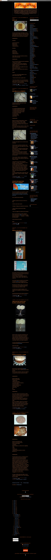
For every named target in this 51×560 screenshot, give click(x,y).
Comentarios (16, 540)
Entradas (15, 538)
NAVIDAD (31, 57)
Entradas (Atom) (19, 484)
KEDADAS (31, 53)
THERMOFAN (33, 145)
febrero (16, 533)
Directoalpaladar (33, 133)
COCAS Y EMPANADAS (33, 38)
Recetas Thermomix (34, 156)
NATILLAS (14, 20)
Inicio (21, 482)
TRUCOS (27, 85)
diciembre (16, 514)
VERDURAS (24, 479)
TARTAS (31, 76)
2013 (15, 509)
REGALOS (17, 296)
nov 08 (16, 522)
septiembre (17, 527)
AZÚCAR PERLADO (33, 29)
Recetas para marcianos (33, 201)
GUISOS (31, 47)
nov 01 (16, 524)
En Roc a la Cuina (33, 140)
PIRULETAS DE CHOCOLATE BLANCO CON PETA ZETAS (19, 302)
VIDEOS (31, 83)
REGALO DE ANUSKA (17, 230)
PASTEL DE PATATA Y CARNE (19, 354)
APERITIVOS (32, 26)
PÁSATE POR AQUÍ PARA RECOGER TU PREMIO (18, 182)
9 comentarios (15, 84)
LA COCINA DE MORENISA (33, 174)
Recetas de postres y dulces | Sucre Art (34, 199)
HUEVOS (20, 85)
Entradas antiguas (26, 482)
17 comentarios (15, 478)
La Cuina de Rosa (26, 544)
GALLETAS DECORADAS (34, 46)
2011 (15, 512)
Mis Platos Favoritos (34, 151)
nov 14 (16, 519)
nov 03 (16, 523)
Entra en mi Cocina (34, 185)
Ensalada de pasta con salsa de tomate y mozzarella (34, 158)
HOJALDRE (31, 51)
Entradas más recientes (15, 482)
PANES (31, 58)
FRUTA (31, 44)
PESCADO (31, 63)
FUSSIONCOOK (32, 45)
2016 (15, 505)
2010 (15, 513)
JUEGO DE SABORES (34, 179)
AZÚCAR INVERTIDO (33, 28)
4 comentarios (15, 223)
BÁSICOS (31, 32)
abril (15, 531)
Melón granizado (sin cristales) (36, 147)
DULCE (17, 85)
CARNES (17, 177)
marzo (15, 532)
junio (15, 528)
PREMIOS (17, 224)
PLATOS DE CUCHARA (33, 64)
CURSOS (31, 39)
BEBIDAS (31, 33)
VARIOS (23, 177)
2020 (15, 500)
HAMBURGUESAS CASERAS (18, 413)
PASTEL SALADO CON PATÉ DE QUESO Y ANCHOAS (34, 182)
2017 (15, 504)
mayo (15, 529)
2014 (15, 508)
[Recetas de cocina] (25, 551)
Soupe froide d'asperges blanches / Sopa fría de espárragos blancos (34, 188)
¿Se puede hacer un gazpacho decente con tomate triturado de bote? (34, 170)
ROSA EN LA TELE (33, 73)
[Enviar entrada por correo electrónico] (18, 84)
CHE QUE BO (20, 343)
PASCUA (31, 59)
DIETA (31, 40)
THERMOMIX (23, 85)
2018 (15, 503)
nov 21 (16, 517)
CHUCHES (17, 348)
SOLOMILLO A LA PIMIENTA (18, 91)
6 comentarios (15, 295)
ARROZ (31, 27)
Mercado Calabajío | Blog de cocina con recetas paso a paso (34, 167)
